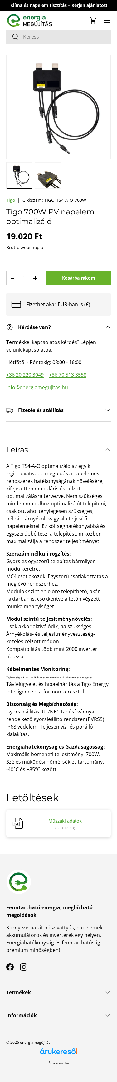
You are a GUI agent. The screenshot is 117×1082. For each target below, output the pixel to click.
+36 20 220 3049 (25, 374)
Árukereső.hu (58, 1063)
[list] (58, 107)
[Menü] (107, 20)
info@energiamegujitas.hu (37, 387)
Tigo (10, 200)
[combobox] (58, 37)
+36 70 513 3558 (67, 374)
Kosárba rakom (78, 278)
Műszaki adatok (65, 821)
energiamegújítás (35, 1042)
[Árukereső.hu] (58, 1053)
